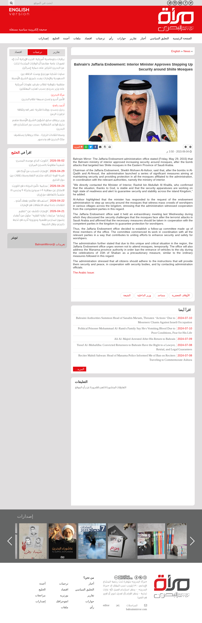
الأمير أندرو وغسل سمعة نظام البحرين (43, 97)
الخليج (55, 38)
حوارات (121, 38)
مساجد (161, 295)
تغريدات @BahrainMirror (50, 244)
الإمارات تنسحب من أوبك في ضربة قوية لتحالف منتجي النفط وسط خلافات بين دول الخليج (37, 175)
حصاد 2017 (125, 527)
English (175, 51)
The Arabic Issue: (84, 272)
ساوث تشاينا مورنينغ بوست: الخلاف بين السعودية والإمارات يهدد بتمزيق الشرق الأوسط (38, 76)
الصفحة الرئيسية (182, 38)
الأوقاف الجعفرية (181, 295)
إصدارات (43, 38)
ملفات (77, 38)
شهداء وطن (66, 527)
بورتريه (64, 595)
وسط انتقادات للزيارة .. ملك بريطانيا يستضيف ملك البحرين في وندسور (39, 137)
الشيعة (127, 295)
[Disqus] (133, 449)
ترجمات (100, 38)
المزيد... (79, 369)
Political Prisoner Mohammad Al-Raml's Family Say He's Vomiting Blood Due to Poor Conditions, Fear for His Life (135, 330)
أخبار (143, 38)
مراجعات (40, 595)
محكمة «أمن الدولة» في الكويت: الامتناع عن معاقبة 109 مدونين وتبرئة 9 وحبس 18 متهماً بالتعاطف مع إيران (37, 190)
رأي (111, 38)
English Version (19, 12)
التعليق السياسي (159, 38)
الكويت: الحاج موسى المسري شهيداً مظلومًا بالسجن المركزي (40, 162)
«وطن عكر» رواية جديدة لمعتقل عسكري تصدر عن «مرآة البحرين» (155, 534)
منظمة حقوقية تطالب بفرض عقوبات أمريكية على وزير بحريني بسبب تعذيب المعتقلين (40, 86)
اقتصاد (88, 38)
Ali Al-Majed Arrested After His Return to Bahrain (153, 339)
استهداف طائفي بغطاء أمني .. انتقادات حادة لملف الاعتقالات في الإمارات (39, 202)
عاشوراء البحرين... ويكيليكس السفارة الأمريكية (96, 532)
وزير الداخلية (144, 295)
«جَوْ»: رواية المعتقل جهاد (37, 530)
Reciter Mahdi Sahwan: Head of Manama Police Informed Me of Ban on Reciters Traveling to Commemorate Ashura (135, 357)
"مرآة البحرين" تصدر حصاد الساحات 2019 (185, 532)
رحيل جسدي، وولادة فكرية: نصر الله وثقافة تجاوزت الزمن (41, 109)
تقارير (133, 38)
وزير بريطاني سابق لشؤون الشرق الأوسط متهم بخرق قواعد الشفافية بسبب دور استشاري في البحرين (38, 124)
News (186, 51)
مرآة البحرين (176, 19)
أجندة (66, 38)
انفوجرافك (62, 601)
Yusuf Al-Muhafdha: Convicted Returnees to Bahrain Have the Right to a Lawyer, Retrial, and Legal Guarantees (134, 347)
